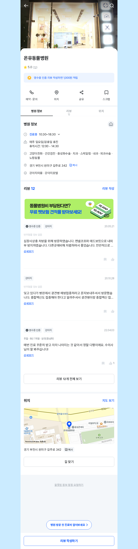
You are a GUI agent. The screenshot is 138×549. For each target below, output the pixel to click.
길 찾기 (69, 462)
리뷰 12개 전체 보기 (69, 379)
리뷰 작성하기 (69, 541)
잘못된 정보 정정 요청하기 (69, 485)
